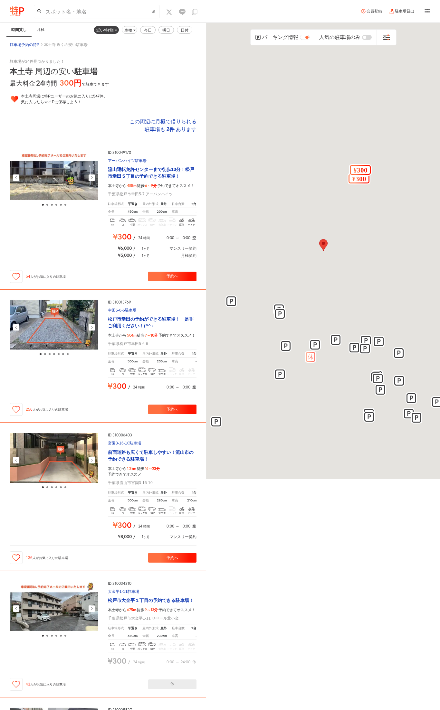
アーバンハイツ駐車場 (127, 161)
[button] (359, 178)
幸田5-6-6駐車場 (122, 310)
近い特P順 (105, 30)
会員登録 (374, 11)
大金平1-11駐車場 (123, 592)
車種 (128, 30)
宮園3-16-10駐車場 (124, 443)
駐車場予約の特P (24, 44)
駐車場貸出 (404, 11)
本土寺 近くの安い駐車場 (66, 44)
